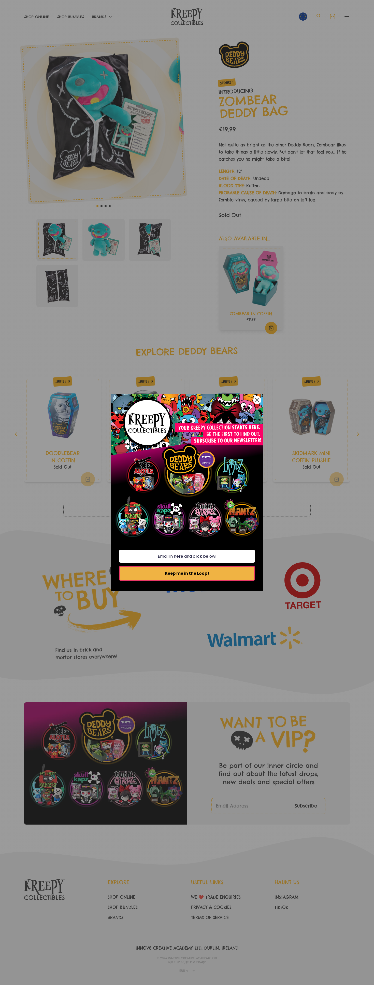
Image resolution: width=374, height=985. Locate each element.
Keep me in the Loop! (187, 573)
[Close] (257, 400)
